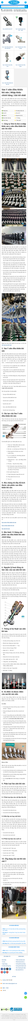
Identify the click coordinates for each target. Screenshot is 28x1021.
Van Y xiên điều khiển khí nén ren (7, 83)
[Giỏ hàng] (25, 2)
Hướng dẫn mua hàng (20, 963)
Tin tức (3, 961)
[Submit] (26, 6)
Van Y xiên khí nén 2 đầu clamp (20, 47)
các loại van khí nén (7, 345)
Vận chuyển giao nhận (21, 967)
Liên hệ (4, 990)
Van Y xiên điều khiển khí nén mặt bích (7, 47)
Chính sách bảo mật (20, 959)
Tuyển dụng (4, 963)
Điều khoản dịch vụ (20, 961)
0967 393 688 (9, 980)
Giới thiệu (4, 959)
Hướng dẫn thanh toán (21, 965)
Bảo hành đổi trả (19, 969)
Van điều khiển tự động (19, 9)
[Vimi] (11, 2)
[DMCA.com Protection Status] (5, 1009)
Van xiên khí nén (6, 528)
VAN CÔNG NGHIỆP (8, 9)
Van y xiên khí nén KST (7, 29)
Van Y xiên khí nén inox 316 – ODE (20, 29)
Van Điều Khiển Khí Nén (6, 11)
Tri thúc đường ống (6, 965)
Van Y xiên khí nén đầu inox (7, 65)
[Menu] (2, 2)
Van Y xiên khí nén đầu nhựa (20, 65)
